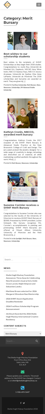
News (38, 85)
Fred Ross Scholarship (19, 85)
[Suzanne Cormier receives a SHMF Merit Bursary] (23, 186)
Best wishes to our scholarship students (17, 55)
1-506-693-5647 (22, 392)
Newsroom (7, 87)
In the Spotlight (17, 238)
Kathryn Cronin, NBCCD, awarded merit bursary (19, 133)
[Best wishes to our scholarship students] (23, 41)
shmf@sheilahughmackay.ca (24, 380)
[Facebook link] (20, 403)
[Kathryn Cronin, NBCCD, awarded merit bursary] (23, 113)
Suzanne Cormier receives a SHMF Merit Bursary (21, 206)
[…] (24, 81)
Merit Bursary (31, 85)
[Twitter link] (24, 403)
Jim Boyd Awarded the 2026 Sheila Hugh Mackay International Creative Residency (22, 317)
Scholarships (16, 87)
